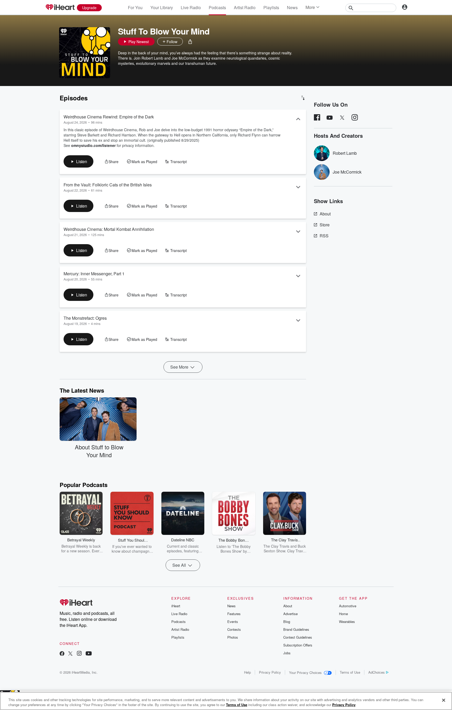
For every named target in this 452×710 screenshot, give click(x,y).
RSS (324, 236)
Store (325, 225)
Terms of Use (350, 672)
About (325, 214)
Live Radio (191, 7)
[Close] (443, 700)
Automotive (347, 605)
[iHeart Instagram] (79, 654)
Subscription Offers (297, 645)
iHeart (175, 605)
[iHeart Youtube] (89, 654)
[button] (190, 42)
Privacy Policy (270, 672)
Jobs (287, 652)
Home (343, 613)
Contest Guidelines (297, 637)
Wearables (347, 621)
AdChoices (376, 672)
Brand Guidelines (296, 629)
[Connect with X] (70, 654)
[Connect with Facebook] (62, 654)
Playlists (271, 7)
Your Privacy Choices (305, 672)
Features (234, 613)
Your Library (161, 7)
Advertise (290, 613)
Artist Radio (245, 7)
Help (247, 672)
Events (232, 621)
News (292, 7)
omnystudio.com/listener (93, 145)
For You (135, 7)
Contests (234, 629)
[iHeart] (60, 7)
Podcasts (217, 7)
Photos (232, 637)
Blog (286, 621)
